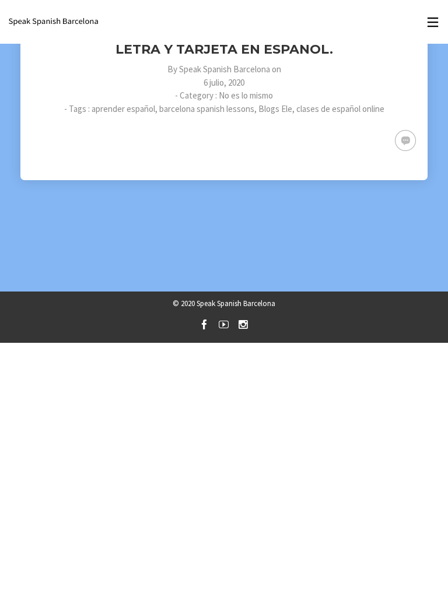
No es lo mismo (246, 95)
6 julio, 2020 (224, 82)
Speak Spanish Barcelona (224, 69)
